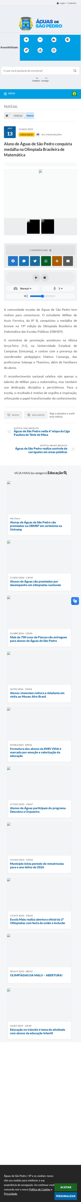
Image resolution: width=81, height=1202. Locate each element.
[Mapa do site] (40, 50)
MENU (11, 93)
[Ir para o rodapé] (32, 58)
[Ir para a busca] (24, 58)
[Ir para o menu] (74, 50)
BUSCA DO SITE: (13, 65)
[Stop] (45, 278)
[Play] (36, 278)
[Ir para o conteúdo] (65, 50)
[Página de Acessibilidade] (53, 50)
